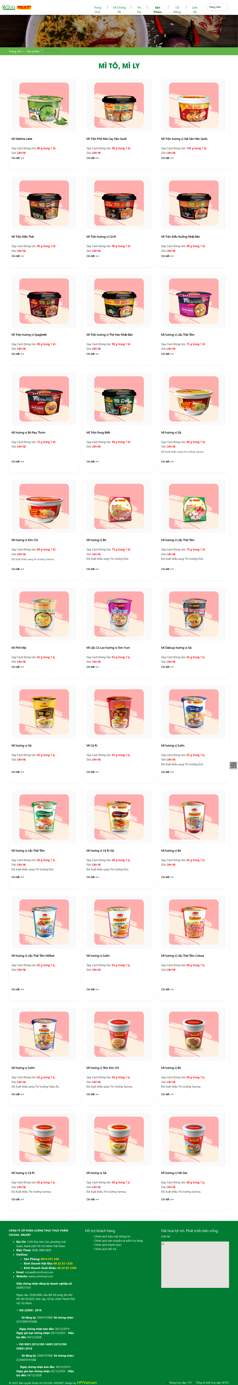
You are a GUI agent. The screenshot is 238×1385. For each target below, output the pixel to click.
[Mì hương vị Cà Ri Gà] (119, 817)
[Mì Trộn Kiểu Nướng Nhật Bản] (193, 203)
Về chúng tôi (119, 9)
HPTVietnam (87, 1382)
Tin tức (139, 9)
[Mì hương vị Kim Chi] (44, 506)
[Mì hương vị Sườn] (193, 711)
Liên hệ (194, 9)
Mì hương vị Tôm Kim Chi (102, 1068)
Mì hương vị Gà (171, 432)
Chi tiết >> (18, 158)
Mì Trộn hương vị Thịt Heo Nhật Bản (109, 334)
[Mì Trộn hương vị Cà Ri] (119, 203)
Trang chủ (97, 9)
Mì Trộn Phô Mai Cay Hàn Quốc (106, 139)
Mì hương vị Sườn (172, 745)
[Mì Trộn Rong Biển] (119, 398)
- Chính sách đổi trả (104, 1249)
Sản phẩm (158, 9)
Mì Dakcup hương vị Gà (176, 647)
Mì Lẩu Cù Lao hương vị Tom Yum (108, 647)
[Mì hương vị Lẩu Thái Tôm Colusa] (193, 922)
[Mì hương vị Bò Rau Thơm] (44, 398)
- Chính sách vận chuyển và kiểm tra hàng (117, 1240)
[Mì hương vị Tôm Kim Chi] (119, 1034)
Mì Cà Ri (91, 745)
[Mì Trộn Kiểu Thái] (44, 203)
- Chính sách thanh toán (106, 1244)
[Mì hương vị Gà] (193, 398)
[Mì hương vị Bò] (119, 506)
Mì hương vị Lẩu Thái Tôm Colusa (182, 955)
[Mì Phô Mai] (44, 614)
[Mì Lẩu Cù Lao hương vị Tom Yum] (119, 614)
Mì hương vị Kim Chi (25, 540)
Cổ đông (177, 9)
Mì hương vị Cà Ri (23, 1173)
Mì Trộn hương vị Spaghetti (29, 334)
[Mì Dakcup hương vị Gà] (193, 614)
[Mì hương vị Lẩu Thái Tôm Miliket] (44, 922)
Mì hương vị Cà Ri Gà (100, 850)
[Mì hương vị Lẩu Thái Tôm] (193, 301)
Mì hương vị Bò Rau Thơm (28, 432)
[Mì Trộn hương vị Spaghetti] (44, 301)
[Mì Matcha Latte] (44, 105)
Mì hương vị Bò (96, 540)
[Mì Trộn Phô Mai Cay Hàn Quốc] (119, 105)
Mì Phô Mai (19, 647)
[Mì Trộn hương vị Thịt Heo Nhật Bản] (119, 301)
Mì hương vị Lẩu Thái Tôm (177, 334)
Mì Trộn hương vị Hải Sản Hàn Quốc (184, 139)
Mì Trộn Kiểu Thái (23, 236)
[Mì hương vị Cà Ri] (44, 1139)
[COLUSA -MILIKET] (17, 7)
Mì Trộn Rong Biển (98, 432)
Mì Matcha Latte (22, 139)
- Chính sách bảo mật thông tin (111, 1236)
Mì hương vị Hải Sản (174, 1173)
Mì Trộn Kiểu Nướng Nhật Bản (180, 236)
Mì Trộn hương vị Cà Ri (101, 236)
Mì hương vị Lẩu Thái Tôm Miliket (33, 955)
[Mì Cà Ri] (119, 711)
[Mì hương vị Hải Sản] (193, 1139)
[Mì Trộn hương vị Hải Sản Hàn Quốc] (193, 105)
